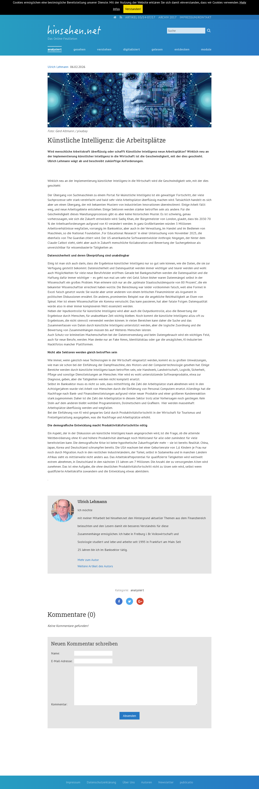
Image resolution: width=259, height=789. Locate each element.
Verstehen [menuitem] (104, 49)
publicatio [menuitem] (186, 782)
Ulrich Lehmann (58, 67)
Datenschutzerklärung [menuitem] (101, 782)
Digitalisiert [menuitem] (131, 49)
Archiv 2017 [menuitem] (167, 17)
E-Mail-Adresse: (61, 661)
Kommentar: (59, 704)
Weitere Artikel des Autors (95, 566)
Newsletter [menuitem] (166, 782)
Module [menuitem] (206, 49)
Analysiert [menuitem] (55, 49)
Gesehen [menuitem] (79, 49)
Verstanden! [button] (133, 9)
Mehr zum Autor (88, 560)
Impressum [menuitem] (73, 782)
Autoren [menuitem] (146, 782)
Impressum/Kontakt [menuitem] (195, 17)
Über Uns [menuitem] (128, 782)
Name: (55, 653)
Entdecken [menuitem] (181, 49)
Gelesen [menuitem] (157, 49)
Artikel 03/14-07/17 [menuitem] (140, 17)
